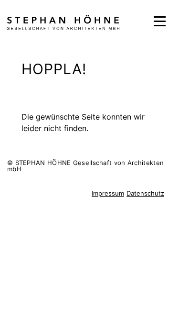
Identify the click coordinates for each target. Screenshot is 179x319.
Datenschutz (145, 193)
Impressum (108, 193)
